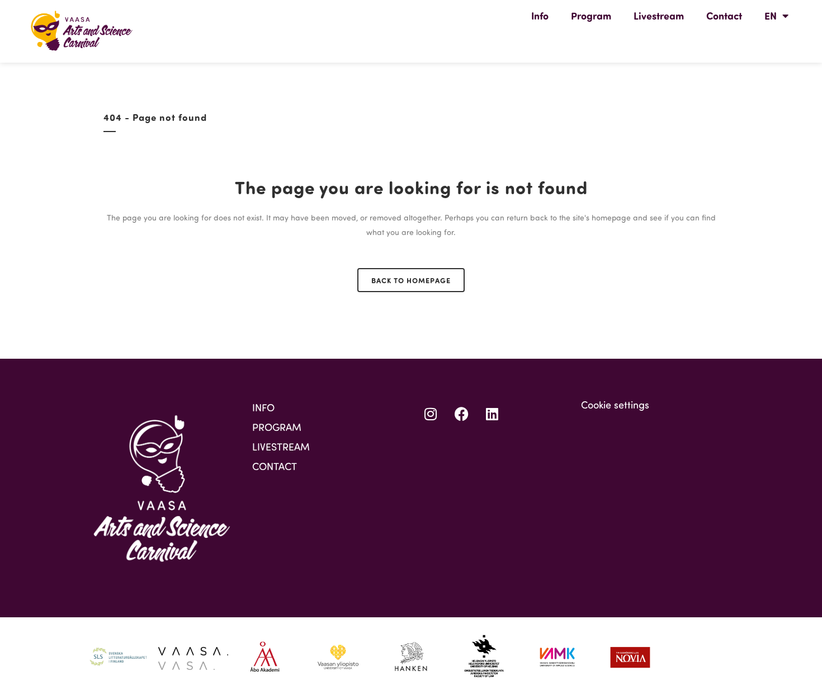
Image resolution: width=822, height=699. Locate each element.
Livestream (659, 15)
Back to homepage (411, 280)
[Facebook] (461, 414)
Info (540, 15)
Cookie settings (615, 404)
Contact (724, 15)
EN (770, 15)
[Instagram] (431, 414)
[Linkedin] (492, 414)
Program (591, 15)
